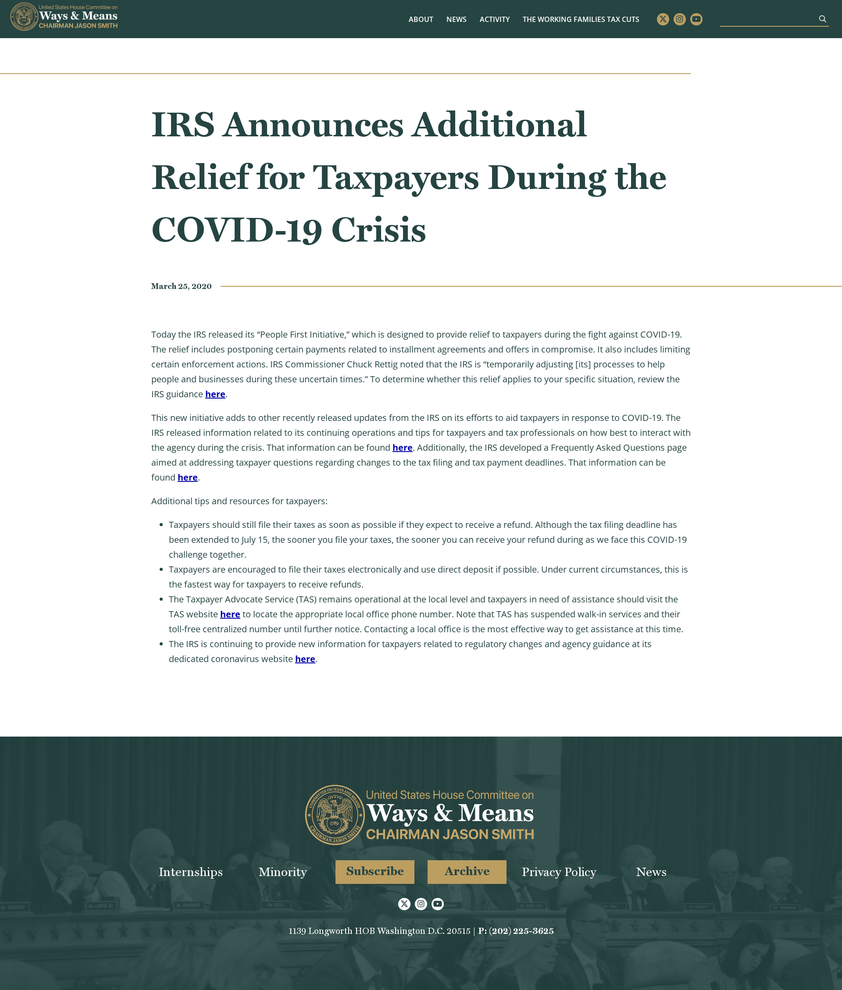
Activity (495, 19)
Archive (467, 871)
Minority (283, 872)
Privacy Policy (559, 872)
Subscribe (375, 871)
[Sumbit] (823, 19)
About (421, 19)
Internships (191, 872)
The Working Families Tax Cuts (581, 19)
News (456, 19)
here (215, 394)
